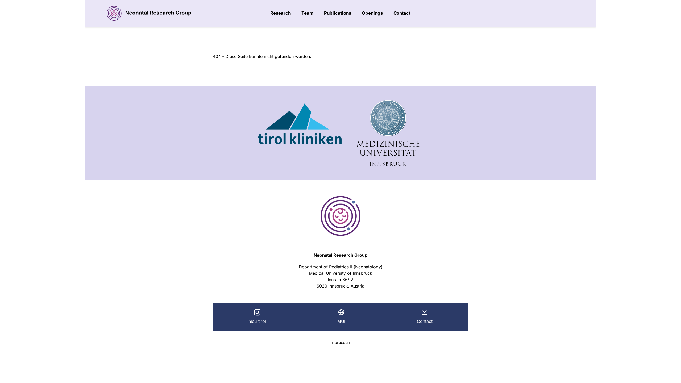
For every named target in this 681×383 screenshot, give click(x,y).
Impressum (340, 342)
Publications (337, 13)
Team (307, 13)
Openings (372, 13)
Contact (401, 13)
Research (280, 13)
